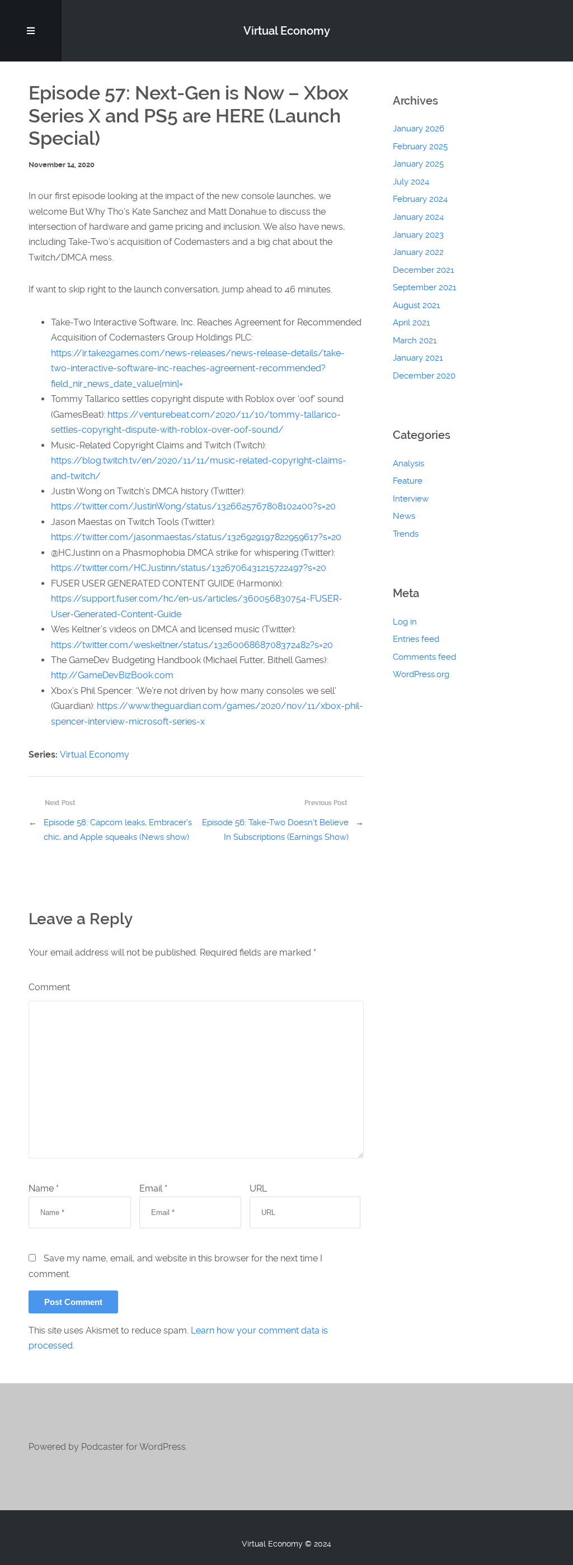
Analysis (408, 463)
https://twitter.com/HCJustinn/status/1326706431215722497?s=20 (188, 567)
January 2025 (418, 164)
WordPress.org (421, 674)
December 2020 (424, 376)
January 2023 (418, 235)
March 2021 (414, 340)
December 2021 (423, 270)
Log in (405, 622)
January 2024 (418, 217)
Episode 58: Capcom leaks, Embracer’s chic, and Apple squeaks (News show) (118, 829)
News (404, 516)
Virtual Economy (94, 754)
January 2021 (418, 358)
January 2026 (418, 129)
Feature (407, 481)
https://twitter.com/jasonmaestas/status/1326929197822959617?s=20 (196, 537)
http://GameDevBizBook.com (112, 675)
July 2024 (411, 182)
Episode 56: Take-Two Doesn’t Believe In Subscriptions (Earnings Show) (275, 829)
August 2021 (416, 305)
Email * (153, 1188)
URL (258, 1188)
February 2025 (420, 146)
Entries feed (416, 639)
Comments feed (424, 657)
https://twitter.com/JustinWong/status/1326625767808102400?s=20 (193, 506)
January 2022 (418, 252)
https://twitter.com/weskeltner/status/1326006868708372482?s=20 (192, 645)
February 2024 (420, 199)
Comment (49, 987)
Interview (411, 499)
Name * (44, 1188)
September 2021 (424, 287)
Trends (406, 534)
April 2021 (411, 323)
